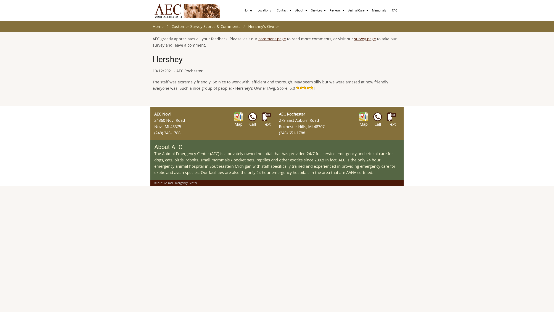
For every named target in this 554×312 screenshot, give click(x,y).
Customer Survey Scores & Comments (205, 26)
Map (239, 124)
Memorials (379, 10)
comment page (272, 38)
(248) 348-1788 (167, 132)
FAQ (395, 10)
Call (252, 124)
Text (267, 124)
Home (248, 10)
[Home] (187, 10)
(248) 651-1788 (292, 132)
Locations (264, 10)
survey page (365, 38)
